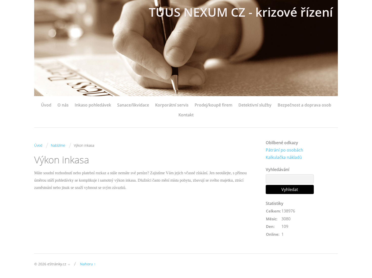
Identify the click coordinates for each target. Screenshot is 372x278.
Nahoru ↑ (88, 264)
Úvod (46, 105)
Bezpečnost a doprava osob (304, 105)
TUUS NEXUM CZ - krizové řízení (241, 12)
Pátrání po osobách (284, 150)
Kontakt (186, 115)
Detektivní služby (255, 105)
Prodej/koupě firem (213, 105)
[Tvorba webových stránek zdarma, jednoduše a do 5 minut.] (69, 264)
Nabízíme (58, 145)
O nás (63, 105)
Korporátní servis (172, 105)
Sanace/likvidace (133, 105)
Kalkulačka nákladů (284, 157)
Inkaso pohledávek (93, 105)
